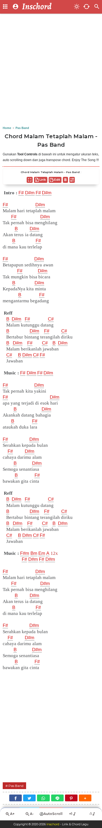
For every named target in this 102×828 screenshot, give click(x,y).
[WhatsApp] (43, 798)
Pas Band (15, 786)
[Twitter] (29, 798)
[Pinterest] (71, 798)
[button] (85, 798)
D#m (30, 192)
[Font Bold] (65, 180)
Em (41, 553)
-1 (90, 814)
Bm (33, 553)
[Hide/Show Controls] (72, 180)
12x (54, 553)
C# (51, 319)
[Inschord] (46, 6)
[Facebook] (15, 798)
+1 (70, 814)
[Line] (57, 798)
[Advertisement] (51, 70)
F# (21, 192)
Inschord (53, 824)
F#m (24, 553)
